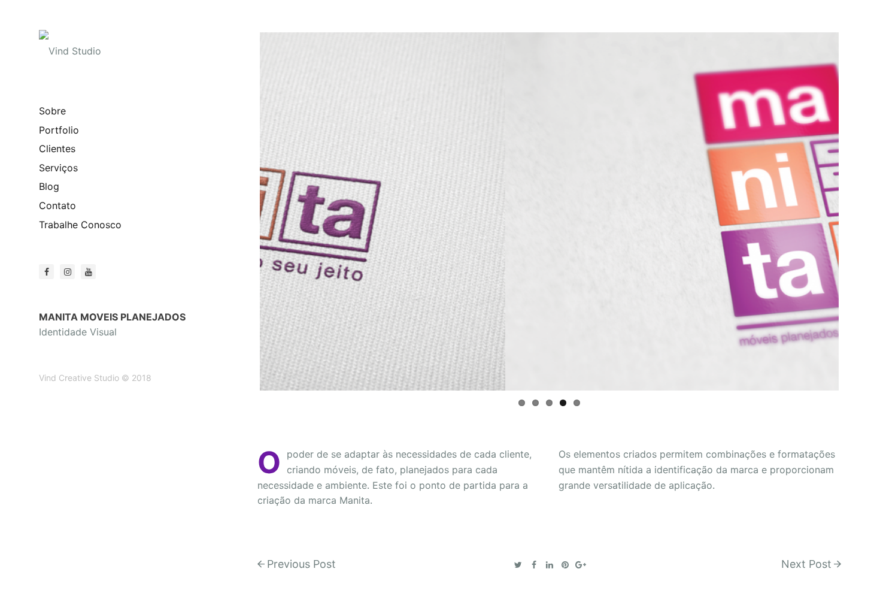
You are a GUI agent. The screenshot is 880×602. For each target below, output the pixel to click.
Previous (242, 211)
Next (857, 211)
